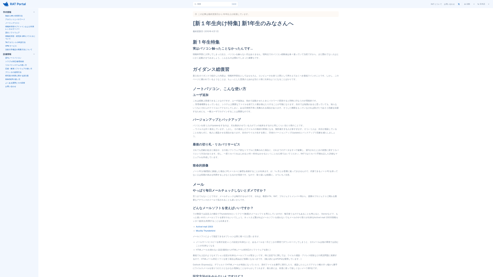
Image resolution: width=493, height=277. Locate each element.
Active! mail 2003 (204, 226)
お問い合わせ (449, 4)
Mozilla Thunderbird (205, 230)
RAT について (436, 4)
